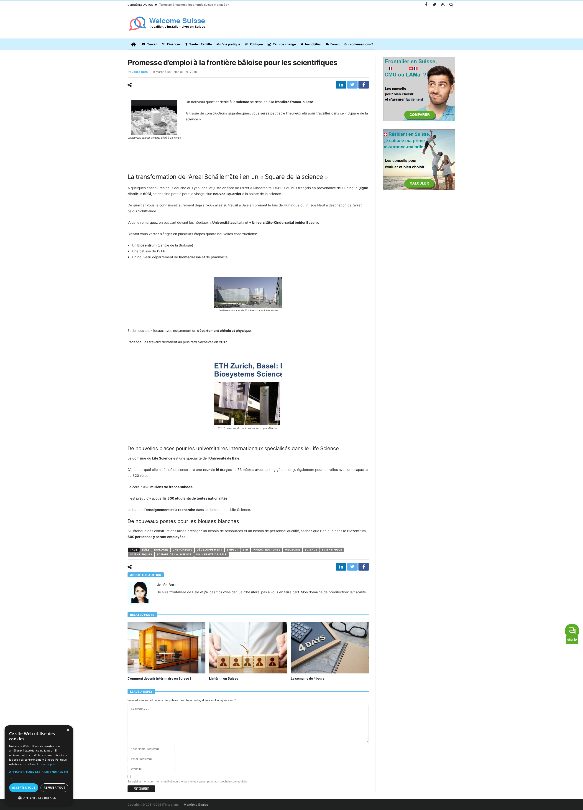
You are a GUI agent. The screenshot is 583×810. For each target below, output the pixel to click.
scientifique (332, 549)
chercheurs (182, 549)
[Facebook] (426, 4)
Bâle (145, 549)
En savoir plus (46, 764)
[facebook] (363, 85)
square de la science (174, 554)
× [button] (67, 730)
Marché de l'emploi (169, 72)
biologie (161, 549)
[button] (38, 775)
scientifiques (141, 554)
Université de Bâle (211, 554)
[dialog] (39, 765)
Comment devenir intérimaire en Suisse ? (160, 678)
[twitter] (352, 85)
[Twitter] (434, 4)
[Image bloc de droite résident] (419, 159)
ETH (245, 549)
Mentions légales (196, 804)
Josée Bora (140, 72)
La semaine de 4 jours (308, 678)
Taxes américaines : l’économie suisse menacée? (194, 4)
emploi (232, 549)
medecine (292, 549)
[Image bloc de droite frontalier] (419, 89)
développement (209, 549)
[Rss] (443, 4)
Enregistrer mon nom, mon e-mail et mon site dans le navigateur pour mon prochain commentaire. (188, 781)
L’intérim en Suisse (223, 678)
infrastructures (267, 549)
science (311, 549)
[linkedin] (341, 85)
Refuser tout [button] (54, 788)
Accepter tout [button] (23, 788)
